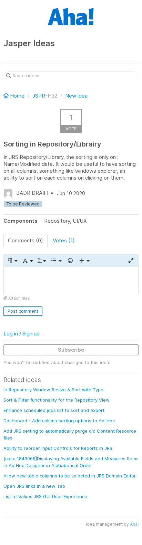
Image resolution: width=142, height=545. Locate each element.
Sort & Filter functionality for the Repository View (56, 400)
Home (17, 95)
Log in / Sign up (21, 333)
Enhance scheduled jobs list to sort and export (53, 410)
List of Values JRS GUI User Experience (45, 496)
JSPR (38, 95)
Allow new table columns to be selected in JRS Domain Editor (69, 475)
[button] (12, 260)
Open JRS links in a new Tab (34, 486)
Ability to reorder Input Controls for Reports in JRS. (58, 448)
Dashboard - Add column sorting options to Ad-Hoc (59, 420)
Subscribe (71, 349)
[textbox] (71, 280)
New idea (76, 95)
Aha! (134, 524)
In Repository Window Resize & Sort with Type (53, 389)
